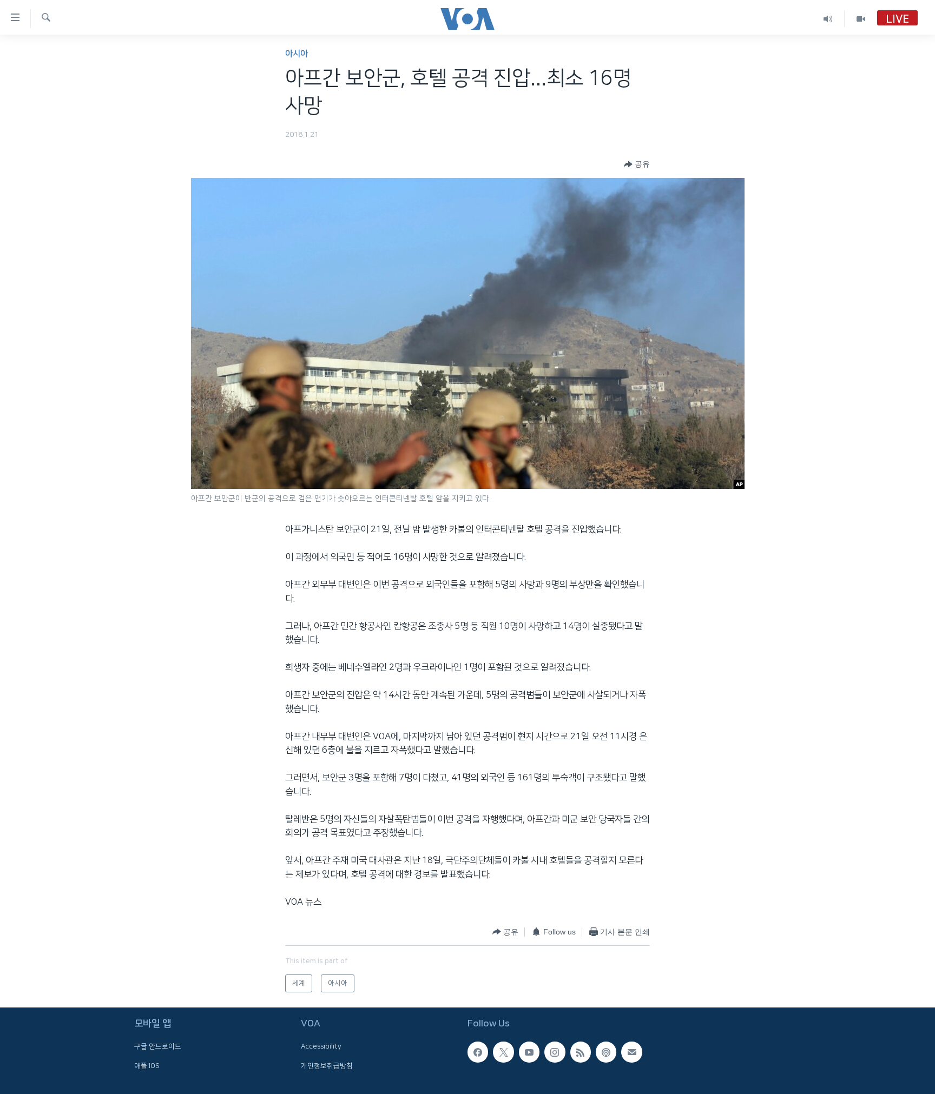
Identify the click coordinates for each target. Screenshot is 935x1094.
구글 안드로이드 (157, 1046)
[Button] (637, 164)
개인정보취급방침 (327, 1066)
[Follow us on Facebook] (477, 1052)
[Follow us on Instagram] (554, 1052)
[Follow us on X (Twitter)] (503, 1052)
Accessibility (321, 1046)
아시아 (296, 53)
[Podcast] (606, 1052)
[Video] (861, 18)
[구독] (631, 1052)
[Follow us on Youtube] (529, 1052)
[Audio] (828, 18)
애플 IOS (147, 1066)
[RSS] (580, 1052)
